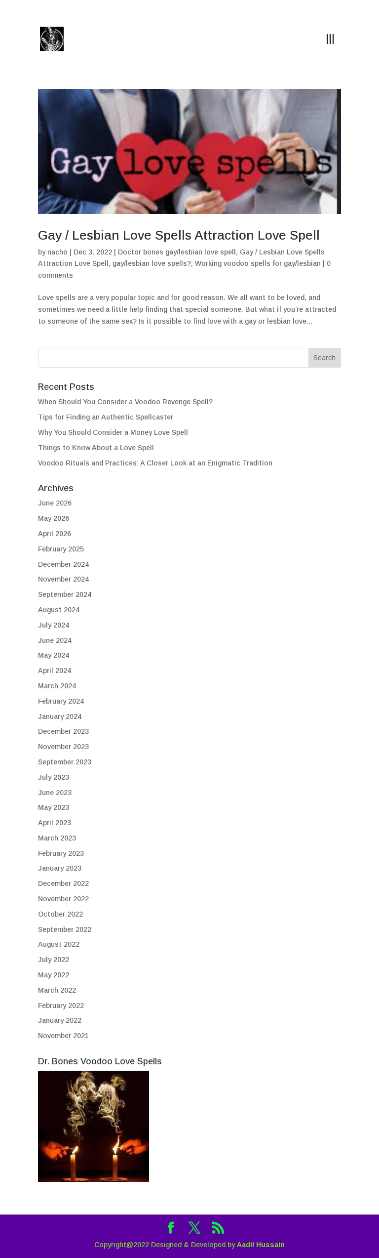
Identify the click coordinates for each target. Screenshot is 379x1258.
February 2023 (61, 853)
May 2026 (53, 518)
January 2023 (59, 868)
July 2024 (53, 625)
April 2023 (54, 823)
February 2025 (61, 549)
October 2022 (60, 914)
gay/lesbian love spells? (152, 263)
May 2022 (53, 975)
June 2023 (55, 793)
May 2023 (53, 807)
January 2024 (59, 716)
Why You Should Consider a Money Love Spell (113, 432)
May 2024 (53, 655)
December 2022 (63, 883)
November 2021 (63, 1036)
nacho (57, 252)
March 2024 (57, 686)
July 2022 (53, 960)
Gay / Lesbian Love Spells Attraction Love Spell (179, 235)
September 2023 (64, 762)
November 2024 (63, 579)
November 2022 (63, 899)
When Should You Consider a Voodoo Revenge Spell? (125, 402)
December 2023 (63, 731)
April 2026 (54, 534)
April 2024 (54, 670)
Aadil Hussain (261, 1245)
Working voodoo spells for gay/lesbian (258, 263)
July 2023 (53, 777)
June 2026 (55, 503)
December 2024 (63, 564)
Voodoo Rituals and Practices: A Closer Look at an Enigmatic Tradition (155, 463)
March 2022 (57, 990)
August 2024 (58, 610)
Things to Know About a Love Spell (96, 448)
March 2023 (57, 838)
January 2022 (59, 1020)
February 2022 (61, 1005)
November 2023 (63, 747)
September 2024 (64, 594)
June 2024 (55, 640)
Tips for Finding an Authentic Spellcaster (105, 417)
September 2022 (64, 929)
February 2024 (61, 701)
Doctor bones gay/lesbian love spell (177, 252)
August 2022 (58, 944)
